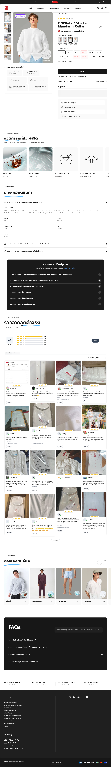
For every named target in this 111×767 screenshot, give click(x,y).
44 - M (99, 52)
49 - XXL (92, 57)
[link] (14, 749)
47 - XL (76, 57)
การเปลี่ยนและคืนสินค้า (10, 710)
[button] (82, 18)
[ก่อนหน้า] (35, 2)
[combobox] (102, 2)
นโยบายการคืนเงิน (17, 764)
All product (65, 13)
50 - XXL (101, 57)
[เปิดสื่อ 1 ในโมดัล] (33, 37)
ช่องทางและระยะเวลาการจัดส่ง (12, 715)
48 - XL (84, 57)
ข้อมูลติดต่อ (24, 764)
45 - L (61, 57)
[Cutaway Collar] (65, 39)
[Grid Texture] (76, 39)
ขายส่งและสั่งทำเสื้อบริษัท (11, 702)
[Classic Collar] (60, 39)
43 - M (91, 52)
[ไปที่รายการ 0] (7, 17)
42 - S (83, 52)
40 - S (69, 52)
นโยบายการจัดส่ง (31, 764)
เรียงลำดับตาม (91, 357)
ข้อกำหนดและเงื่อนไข (9, 723)
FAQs (98, 630)
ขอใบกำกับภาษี (8, 713)
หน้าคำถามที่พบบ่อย (69, 268)
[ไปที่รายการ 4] (7, 49)
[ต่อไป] (75, 2)
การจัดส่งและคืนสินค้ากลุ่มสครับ (12, 718)
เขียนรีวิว (95, 340)
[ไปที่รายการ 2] (7, 27)
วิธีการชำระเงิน (8, 708)
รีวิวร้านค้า (16, 353)
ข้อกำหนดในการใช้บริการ (8, 764)
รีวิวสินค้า (8, 353)
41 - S (76, 52)
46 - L (68, 57)
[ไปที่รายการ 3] (7, 38)
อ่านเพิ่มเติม (8, 399)
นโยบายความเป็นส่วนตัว (10, 721)
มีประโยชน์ (9, 402)
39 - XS (62, 52)
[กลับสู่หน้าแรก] (59, 13)
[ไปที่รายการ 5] (7, 60)
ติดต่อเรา (6, 726)
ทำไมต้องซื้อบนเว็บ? (102, 81)
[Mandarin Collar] (70, 39)
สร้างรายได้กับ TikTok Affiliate (13, 705)
